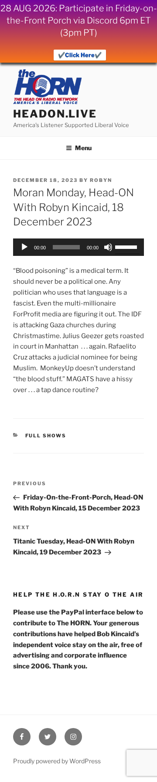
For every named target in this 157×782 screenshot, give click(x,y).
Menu (83, 147)
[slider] (127, 246)
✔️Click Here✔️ (80, 54)
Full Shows (46, 436)
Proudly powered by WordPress (57, 761)
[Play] (24, 247)
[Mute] (108, 247)
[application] (78, 247)
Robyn (101, 180)
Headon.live (55, 113)
